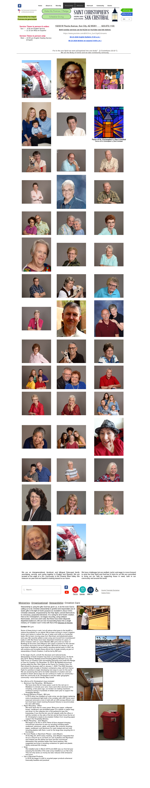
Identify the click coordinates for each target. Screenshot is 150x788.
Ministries (24, 603)
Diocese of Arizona (65, 623)
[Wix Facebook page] (19, 6)
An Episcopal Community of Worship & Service (29, 11)
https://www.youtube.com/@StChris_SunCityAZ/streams (85, 33)
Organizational (39, 603)
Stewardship (56, 603)
